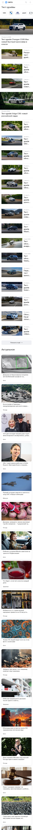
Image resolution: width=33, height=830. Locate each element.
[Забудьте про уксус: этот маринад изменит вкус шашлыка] (16, 663)
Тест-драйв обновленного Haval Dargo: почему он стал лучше (27, 126)
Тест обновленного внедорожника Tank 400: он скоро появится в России (27, 243)
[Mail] (6, 2)
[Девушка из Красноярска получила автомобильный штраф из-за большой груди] (16, 368)
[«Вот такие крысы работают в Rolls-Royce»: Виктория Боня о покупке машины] (16, 457)
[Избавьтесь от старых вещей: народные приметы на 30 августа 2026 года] (16, 604)
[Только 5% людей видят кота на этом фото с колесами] (16, 633)
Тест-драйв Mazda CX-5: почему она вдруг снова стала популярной (27, 229)
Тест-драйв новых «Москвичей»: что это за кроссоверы (27, 214)
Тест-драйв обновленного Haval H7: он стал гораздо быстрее (27, 185)
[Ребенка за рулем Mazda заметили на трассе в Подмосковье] (16, 545)
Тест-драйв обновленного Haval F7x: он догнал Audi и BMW (27, 170)
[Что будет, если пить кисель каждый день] (16, 574)
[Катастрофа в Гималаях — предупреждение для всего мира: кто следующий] (16, 398)
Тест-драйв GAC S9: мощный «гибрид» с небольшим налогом (27, 141)
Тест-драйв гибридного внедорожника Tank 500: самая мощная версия (27, 331)
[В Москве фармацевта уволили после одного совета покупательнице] (16, 692)
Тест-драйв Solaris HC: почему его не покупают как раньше (27, 287)
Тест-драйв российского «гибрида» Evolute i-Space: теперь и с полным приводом (27, 302)
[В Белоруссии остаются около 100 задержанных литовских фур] (16, 722)
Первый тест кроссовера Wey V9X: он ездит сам (27, 273)
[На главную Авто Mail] (10, 2)
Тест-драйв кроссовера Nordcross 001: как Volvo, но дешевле (27, 200)
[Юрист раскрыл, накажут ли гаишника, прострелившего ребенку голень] (16, 781)
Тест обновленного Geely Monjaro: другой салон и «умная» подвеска (27, 258)
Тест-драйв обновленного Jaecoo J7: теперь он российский (27, 156)
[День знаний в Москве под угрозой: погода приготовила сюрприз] (16, 751)
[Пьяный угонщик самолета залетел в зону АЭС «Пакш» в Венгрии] (16, 486)
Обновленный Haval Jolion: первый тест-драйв (27, 317)
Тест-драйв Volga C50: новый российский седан (14, 115)
